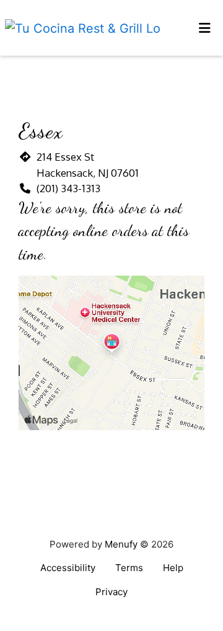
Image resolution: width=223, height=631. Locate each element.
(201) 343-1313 (68, 188)
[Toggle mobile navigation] (204, 28)
